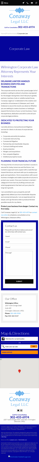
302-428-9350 (15, 313)
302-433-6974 (26, 27)
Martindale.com (22, 440)
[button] (19, 371)
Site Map (4, 437)
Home (3, 33)
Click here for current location (15, 339)
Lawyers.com (13, 440)
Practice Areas (11, 33)
